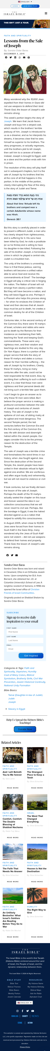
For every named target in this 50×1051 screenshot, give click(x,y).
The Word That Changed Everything (35, 818)
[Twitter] (27, 1011)
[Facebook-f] (22, 1011)
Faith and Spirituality (17, 35)
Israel (31, 813)
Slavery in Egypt (16, 709)
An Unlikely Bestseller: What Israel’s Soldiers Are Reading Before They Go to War (12, 919)
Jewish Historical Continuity (31, 682)
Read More (13, 788)
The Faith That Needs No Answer (12, 870)
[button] (6, 57)
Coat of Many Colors (14, 675)
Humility (32, 671)
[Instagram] (17, 1011)
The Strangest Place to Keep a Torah (35, 774)
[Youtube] (32, 1011)
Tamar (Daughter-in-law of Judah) (25, 695)
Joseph (8, 121)
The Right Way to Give (36, 911)
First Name (12, 628)
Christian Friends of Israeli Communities (21, 591)
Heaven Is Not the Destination (37, 870)
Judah (11, 698)
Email (9, 645)
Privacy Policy (25, 1047)
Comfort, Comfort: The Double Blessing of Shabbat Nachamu (13, 823)
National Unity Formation (17, 685)
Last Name (11, 637)
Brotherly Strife (24, 678)
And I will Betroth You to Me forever (12, 773)
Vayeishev (21, 671)
